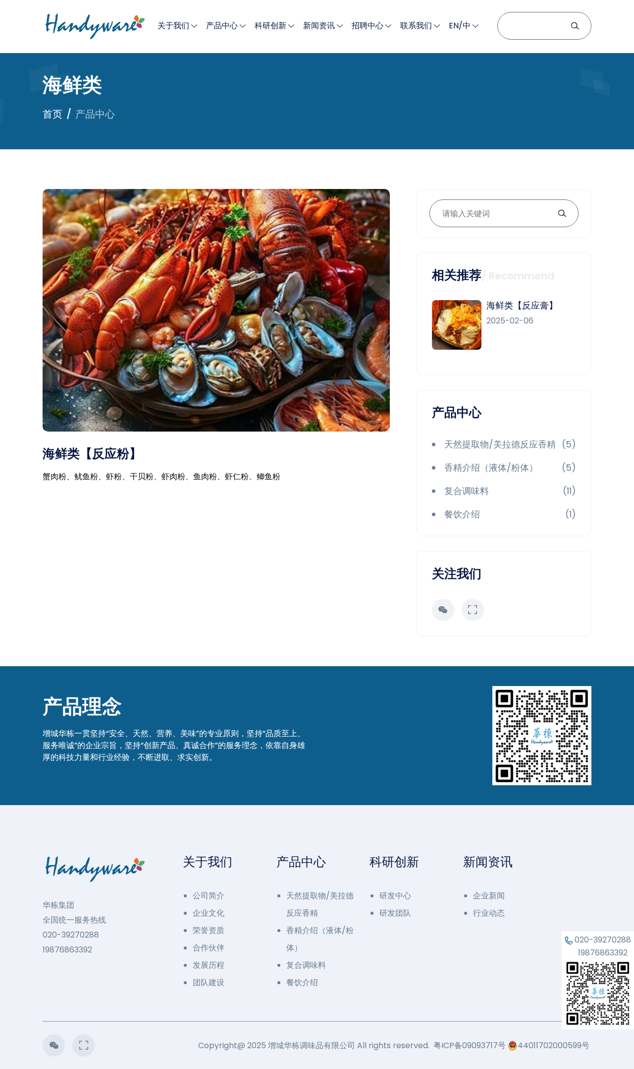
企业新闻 (489, 895)
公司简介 (208, 895)
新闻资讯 (319, 25)
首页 (52, 114)
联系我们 (416, 25)
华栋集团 (58, 905)
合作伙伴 (208, 947)
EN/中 (460, 25)
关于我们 (173, 25)
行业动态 (489, 913)
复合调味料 (306, 965)
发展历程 (208, 965)
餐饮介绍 (302, 982)
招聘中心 (367, 25)
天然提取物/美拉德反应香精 (320, 904)
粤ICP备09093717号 (469, 1045)
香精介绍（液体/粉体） (320, 939)
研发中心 (395, 895)
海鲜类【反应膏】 (522, 305)
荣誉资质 (208, 930)
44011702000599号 (553, 1045)
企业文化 (208, 913)
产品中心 (222, 25)
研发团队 (395, 913)
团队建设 (208, 982)
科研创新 (270, 25)
